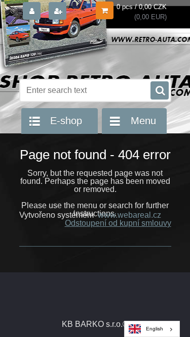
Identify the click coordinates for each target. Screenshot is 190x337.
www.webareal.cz (129, 215)
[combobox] (152, 329)
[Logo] (89, 49)
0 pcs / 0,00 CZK (142, 7)
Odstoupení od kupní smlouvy (118, 223)
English (154, 328)
